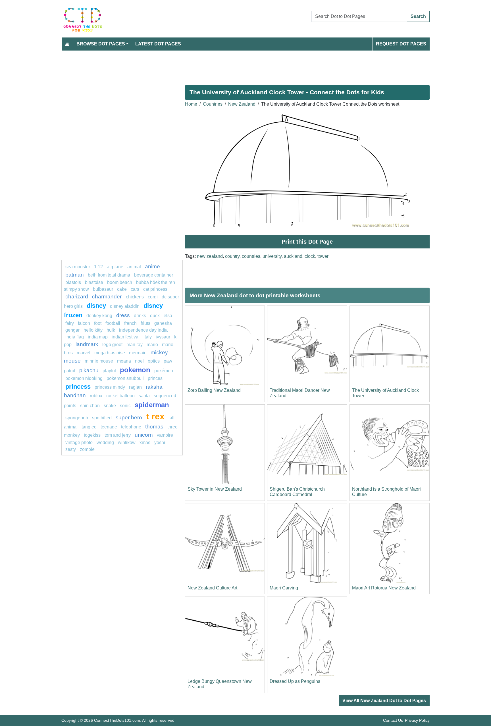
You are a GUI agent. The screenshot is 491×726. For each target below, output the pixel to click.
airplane (115, 266)
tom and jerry (118, 435)
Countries (212, 104)
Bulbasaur (103, 289)
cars (135, 289)
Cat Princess (155, 289)
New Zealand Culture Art (212, 587)
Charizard (76, 297)
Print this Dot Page (307, 241)
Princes (155, 378)
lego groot (112, 344)
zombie (87, 449)
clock (310, 256)
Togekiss (92, 435)
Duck (155, 315)
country (232, 256)
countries (251, 256)
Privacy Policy (417, 720)
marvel (83, 352)
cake (122, 289)
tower (322, 256)
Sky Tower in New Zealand (215, 489)
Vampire (165, 435)
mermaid (138, 352)
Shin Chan (90, 405)
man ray (134, 344)
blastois (73, 282)
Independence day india (143, 330)
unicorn (144, 435)
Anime (152, 266)
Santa (144, 395)
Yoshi (159, 442)
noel (139, 361)
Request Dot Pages (401, 43)
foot (97, 323)
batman (74, 275)
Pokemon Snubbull (125, 378)
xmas (145, 442)
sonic (125, 405)
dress (123, 315)
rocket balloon (120, 395)
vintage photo (79, 442)
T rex (155, 416)
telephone (131, 426)
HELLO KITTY (93, 330)
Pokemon (135, 370)
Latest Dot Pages (158, 43)
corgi (153, 296)
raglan (135, 387)
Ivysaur (163, 336)
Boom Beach (119, 282)
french (130, 323)
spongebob (76, 417)
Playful (109, 370)
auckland (293, 256)
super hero (129, 417)
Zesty (70, 449)
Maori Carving (284, 587)
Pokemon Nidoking (84, 378)
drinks (140, 315)
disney (96, 305)
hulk (111, 330)
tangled (89, 426)
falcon (84, 323)
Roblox (96, 395)
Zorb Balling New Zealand (214, 390)
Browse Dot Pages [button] (100, 43)
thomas (154, 427)
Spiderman (152, 405)
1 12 (98, 266)
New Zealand (241, 104)
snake (110, 405)
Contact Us (393, 720)
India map (98, 336)
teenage (109, 426)
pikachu (89, 370)
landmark (87, 344)
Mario (152, 344)
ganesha (163, 323)
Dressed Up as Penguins (295, 681)
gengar (72, 330)
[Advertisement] (231, 65)
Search (418, 16)
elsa (168, 315)
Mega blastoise (109, 352)
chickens (135, 296)
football (112, 323)
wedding (105, 442)
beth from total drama (109, 275)
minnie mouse (99, 361)
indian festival (126, 336)
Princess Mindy (110, 387)
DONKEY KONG (99, 315)
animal (134, 266)
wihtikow (127, 442)
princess (78, 386)
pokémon (163, 370)
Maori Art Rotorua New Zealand (384, 587)
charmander (107, 297)
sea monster (78, 266)
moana (124, 361)
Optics (154, 361)
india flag (74, 336)
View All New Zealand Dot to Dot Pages (384, 700)
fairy (69, 323)
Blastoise (94, 282)
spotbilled (102, 417)
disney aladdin (125, 306)
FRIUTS (145, 323)
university (272, 256)
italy (147, 336)
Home (191, 104)
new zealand (210, 256)
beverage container (153, 275)
